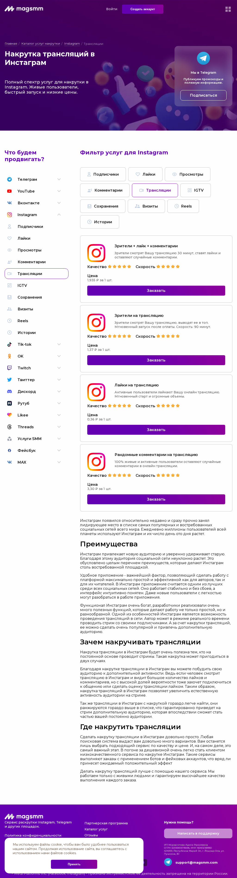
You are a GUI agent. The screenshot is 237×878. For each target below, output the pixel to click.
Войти (111, 9)
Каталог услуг (96, 829)
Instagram (72, 43)
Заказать (156, 290)
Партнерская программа (106, 823)
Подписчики (106, 174)
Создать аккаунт (143, 9)
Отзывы (91, 835)
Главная (11, 43)
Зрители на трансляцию (139, 315)
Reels (186, 206)
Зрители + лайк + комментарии (146, 246)
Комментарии (108, 190)
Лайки (149, 174)
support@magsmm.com (196, 862)
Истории (103, 222)
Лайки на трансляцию (137, 385)
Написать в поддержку (198, 833)
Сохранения (106, 206)
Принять (74, 864)
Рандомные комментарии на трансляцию (156, 455)
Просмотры (191, 174)
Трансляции (158, 190)
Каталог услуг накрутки (40, 43)
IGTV (199, 190)
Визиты (150, 206)
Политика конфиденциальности (33, 835)
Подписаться (203, 95)
